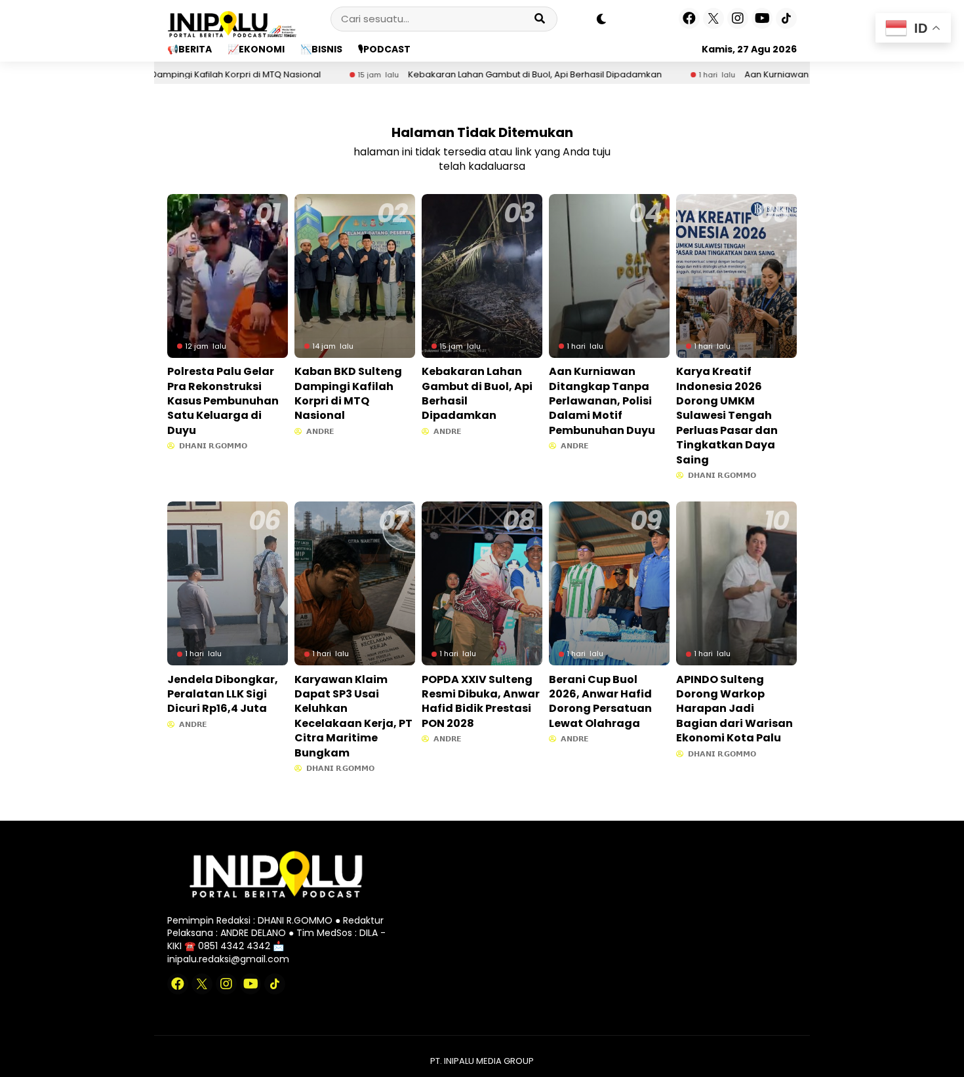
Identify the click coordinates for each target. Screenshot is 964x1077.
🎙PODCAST (384, 49)
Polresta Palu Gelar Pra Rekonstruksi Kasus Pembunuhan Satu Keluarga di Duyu (223, 401)
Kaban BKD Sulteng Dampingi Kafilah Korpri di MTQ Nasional (348, 393)
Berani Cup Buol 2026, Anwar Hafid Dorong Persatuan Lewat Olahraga (600, 701)
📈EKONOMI (256, 49)
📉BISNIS (321, 49)
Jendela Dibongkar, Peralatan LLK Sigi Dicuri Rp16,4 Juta (222, 694)
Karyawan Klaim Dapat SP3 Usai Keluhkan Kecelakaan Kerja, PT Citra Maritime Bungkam (353, 716)
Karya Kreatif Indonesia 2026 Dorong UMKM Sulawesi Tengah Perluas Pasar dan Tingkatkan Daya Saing (727, 415)
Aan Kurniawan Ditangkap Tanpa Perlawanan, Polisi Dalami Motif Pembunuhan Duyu (602, 401)
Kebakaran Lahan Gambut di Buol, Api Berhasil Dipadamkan (487, 75)
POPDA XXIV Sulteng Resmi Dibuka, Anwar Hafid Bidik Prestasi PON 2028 (481, 701)
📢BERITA (189, 49)
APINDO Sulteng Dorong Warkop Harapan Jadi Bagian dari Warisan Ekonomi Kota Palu (734, 709)
